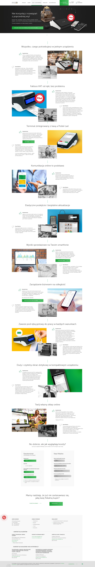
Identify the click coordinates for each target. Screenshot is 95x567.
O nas (34, 526)
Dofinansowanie (36, 524)
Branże (34, 522)
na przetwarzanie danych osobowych (60, 521)
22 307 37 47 (14, 541)
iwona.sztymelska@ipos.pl (37, 536)
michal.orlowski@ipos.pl (36, 537)
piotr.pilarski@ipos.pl (16, 556)
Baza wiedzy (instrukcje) (18, 542)
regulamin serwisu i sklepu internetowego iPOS (58, 523)
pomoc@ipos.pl (15, 540)
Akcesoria (35, 527)
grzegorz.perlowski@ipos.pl (57, 539)
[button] (4, 517)
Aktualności (35, 521)
